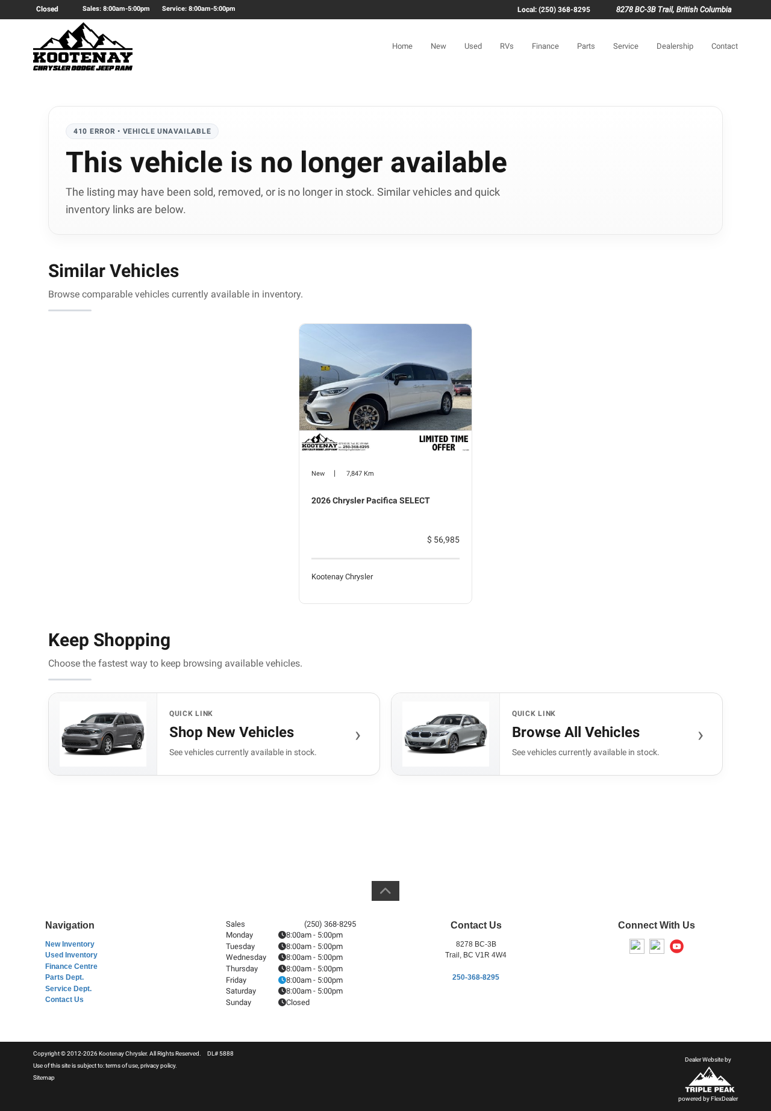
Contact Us (64, 999)
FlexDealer (724, 1098)
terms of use (121, 1065)
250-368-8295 (475, 977)
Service (625, 46)
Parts (586, 46)
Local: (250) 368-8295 (553, 9)
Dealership (675, 46)
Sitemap (44, 1077)
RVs (507, 46)
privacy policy (157, 1065)
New (438, 46)
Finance (545, 46)
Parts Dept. (64, 977)
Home (402, 46)
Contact (724, 46)
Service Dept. (68, 989)
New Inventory (70, 944)
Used (473, 46)
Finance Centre (71, 966)
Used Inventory (71, 955)
